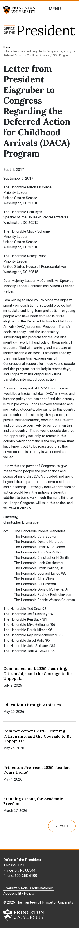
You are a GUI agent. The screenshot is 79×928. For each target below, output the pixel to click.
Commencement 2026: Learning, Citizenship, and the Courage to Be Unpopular (37, 736)
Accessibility (17, 893)
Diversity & (26, 888)
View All (62, 826)
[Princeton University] (20, 9)
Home (6, 47)
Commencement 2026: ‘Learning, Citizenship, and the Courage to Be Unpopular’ (37, 673)
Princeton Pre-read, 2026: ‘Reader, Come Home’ (36, 770)
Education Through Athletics (32, 704)
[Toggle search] (72, 8)
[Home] (39, 32)
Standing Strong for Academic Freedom (33, 801)
